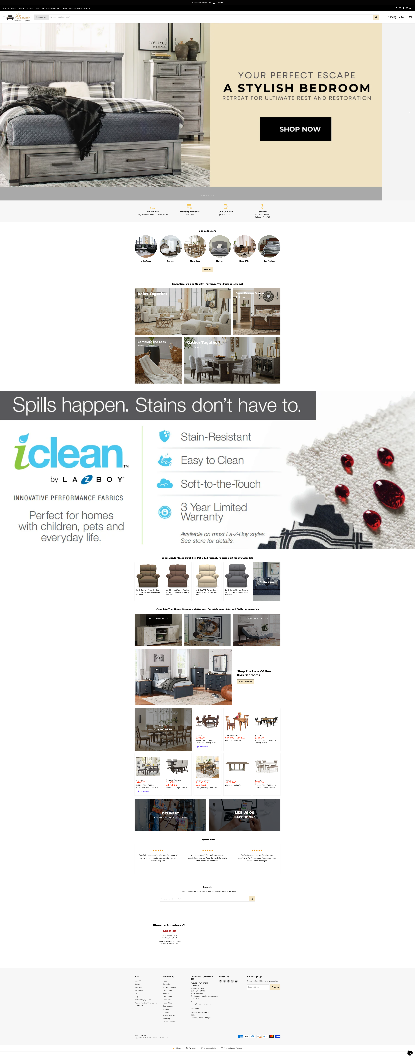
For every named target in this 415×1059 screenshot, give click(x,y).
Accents (166, 1009)
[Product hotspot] (156, 669)
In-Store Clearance (169, 987)
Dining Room (167, 997)
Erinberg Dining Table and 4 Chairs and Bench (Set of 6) (265, 786)
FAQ (42, 8)
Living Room (167, 990)
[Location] (262, 211)
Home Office (167, 1003)
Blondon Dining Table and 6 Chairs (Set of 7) (265, 741)
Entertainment (168, 1006)
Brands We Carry (169, 1015)
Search (137, 1035)
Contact (13, 8)
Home (165, 981)
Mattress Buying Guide (53, 8)
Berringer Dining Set (233, 740)
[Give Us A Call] (226, 211)
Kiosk (37, 8)
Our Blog (144, 1035)
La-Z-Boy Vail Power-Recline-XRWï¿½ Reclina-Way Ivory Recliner (207, 592)
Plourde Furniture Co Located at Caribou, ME (76, 8)
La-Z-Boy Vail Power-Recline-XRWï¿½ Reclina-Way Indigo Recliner (237, 592)
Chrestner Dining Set (233, 785)
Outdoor (166, 1012)
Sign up (275, 987)
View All (207, 269)
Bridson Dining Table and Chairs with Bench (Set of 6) (147, 786)
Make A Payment (169, 1022)
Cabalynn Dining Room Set (206, 788)
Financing (21, 8)
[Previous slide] (6, 112)
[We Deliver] (153, 211)
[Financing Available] (189, 211)
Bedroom (166, 993)
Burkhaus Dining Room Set (176, 788)
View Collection (245, 682)
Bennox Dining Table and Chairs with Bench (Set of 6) (206, 741)
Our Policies (29, 8)
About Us (6, 8)
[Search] (376, 17)
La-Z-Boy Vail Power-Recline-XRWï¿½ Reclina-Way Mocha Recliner (178, 592)
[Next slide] (409, 112)
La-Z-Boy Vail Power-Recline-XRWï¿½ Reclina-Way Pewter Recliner (148, 592)
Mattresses (167, 1000)
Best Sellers (167, 984)
